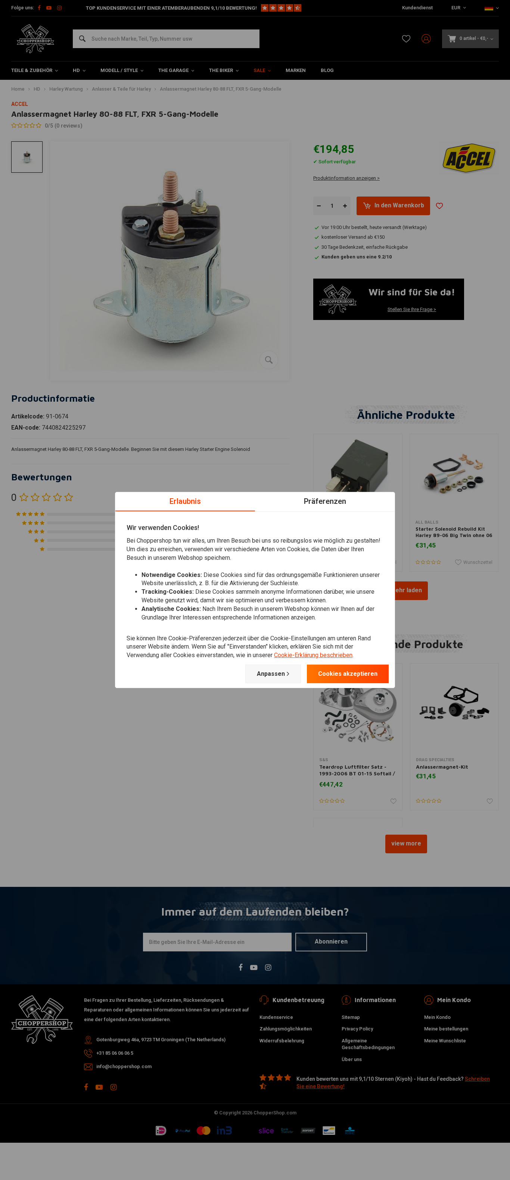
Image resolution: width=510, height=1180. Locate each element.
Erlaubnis (185, 501)
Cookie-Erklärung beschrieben (313, 655)
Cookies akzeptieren (347, 673)
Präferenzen (325, 501)
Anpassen (271, 673)
